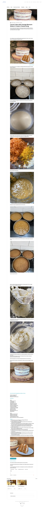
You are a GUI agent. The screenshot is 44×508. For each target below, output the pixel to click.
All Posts (8, 7)
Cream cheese (12, 465)
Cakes (27, 7)
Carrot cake (26, 465)
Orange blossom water (21, 465)
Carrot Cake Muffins (21, 482)
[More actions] (33, 22)
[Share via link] (10, 469)
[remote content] (22, 34)
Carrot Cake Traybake (11, 482)
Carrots (16, 465)
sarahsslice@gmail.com (22, 498)
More (29, 7)
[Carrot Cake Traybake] (11, 478)
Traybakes (22, 7)
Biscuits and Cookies (17, 7)
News (11, 7)
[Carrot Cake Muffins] (22, 478)
